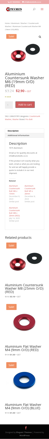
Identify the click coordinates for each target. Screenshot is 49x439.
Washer (24, 23)
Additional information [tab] (18, 135)
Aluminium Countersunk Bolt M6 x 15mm (14, 190)
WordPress (24, 435)
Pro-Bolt (29, 119)
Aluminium (15, 23)
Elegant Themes (24, 432)
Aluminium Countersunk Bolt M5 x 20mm (30, 190)
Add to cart (25, 104)
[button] (40, 37)
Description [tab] (13, 131)
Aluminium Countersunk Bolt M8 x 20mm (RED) (14, 212)
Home (7, 23)
